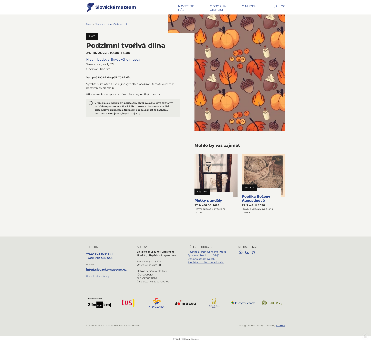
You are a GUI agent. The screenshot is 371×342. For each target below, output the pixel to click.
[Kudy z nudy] (243, 302)
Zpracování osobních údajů (203, 255)
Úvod (89, 24)
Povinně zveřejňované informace (207, 251)
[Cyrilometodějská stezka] (214, 302)
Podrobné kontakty (97, 276)
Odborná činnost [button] (218, 7)
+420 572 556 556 (99, 258)
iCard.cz (280, 325)
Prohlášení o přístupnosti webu (206, 262)
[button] (276, 8)
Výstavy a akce (121, 24)
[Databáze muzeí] (271, 302)
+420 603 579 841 (99, 253)
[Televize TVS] (128, 302)
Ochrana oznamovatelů (201, 258)
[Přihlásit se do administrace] (365, 336)
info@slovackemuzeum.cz (106, 269)
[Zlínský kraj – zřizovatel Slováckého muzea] (99, 302)
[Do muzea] (185, 302)
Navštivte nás (103, 24)
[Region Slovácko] (157, 302)
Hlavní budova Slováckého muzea (113, 59)
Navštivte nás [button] (186, 7)
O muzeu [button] (249, 6)
